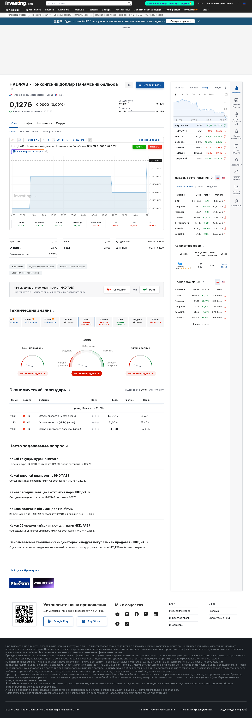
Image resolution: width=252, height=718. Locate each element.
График (27, 123)
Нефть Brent (181, 125)
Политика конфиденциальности (197, 709)
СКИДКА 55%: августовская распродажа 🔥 (169, 3)
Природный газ (183, 158)
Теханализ (44, 123)
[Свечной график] (13, 140)
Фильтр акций (173, 10)
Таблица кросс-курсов (105, 15)
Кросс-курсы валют (41, 15)
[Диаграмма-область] (19, 140)
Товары (206, 87)
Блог (172, 603)
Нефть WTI (181, 131)
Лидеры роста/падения (192, 177)
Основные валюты (62, 15)
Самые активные (184, 186)
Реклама (214, 610)
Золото (179, 136)
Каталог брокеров (188, 245)
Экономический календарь (147, 10)
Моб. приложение (179, 610)
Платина (179, 147)
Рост (152, 289)
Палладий (180, 153)
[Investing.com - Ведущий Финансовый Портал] (19, 3)
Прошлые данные (29, 131)
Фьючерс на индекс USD (130, 15)
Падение (212, 186)
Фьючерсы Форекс (154, 15)
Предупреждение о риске (232, 709)
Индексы (193, 87)
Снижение (119, 289)
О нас (212, 603)
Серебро (180, 142)
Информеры (176, 624)
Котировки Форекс (17, 15)
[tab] (12, 322)
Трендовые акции (187, 282)
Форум (60, 123)
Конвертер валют (52, 131)
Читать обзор (224, 265)
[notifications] (238, 3)
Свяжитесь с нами (220, 617)
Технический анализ (30, 310)
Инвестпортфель (179, 617)
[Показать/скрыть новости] (90, 140)
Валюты (179, 87)
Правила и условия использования (157, 709)
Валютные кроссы (83, 15)
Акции (217, 87)
